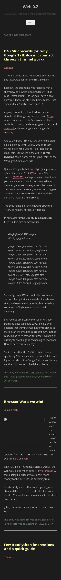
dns (6, 376)
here (15, 458)
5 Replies (8, 67)
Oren (15, 380)
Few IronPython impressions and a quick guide (29, 546)
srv (41, 376)
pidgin (35, 376)
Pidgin (50, 116)
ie (5, 523)
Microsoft (26, 376)
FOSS (11, 376)
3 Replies (8, 556)
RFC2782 (19, 177)
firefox (50, 519)
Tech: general (37, 372)
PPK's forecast (45, 470)
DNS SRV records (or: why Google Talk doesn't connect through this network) (29, 55)
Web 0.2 (30, 6)
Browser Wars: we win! (23, 401)
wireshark (9, 128)
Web (32, 519)
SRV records (36, 173)
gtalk (17, 376)
